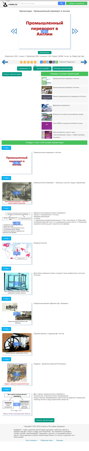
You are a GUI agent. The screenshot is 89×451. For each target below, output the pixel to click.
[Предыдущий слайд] (14, 31)
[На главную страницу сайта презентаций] (10, 4)
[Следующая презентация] (84, 62)
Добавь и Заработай (76, 3)
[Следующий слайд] (75, 31)
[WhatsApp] (56, 62)
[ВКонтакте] (41, 62)
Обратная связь (47, 440)
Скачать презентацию (12, 74)
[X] (50, 62)
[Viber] (53, 62)
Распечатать (44, 52)
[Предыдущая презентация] (5, 62)
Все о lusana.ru (31, 440)
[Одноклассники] (44, 62)
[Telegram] (47, 62)
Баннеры (59, 440)
